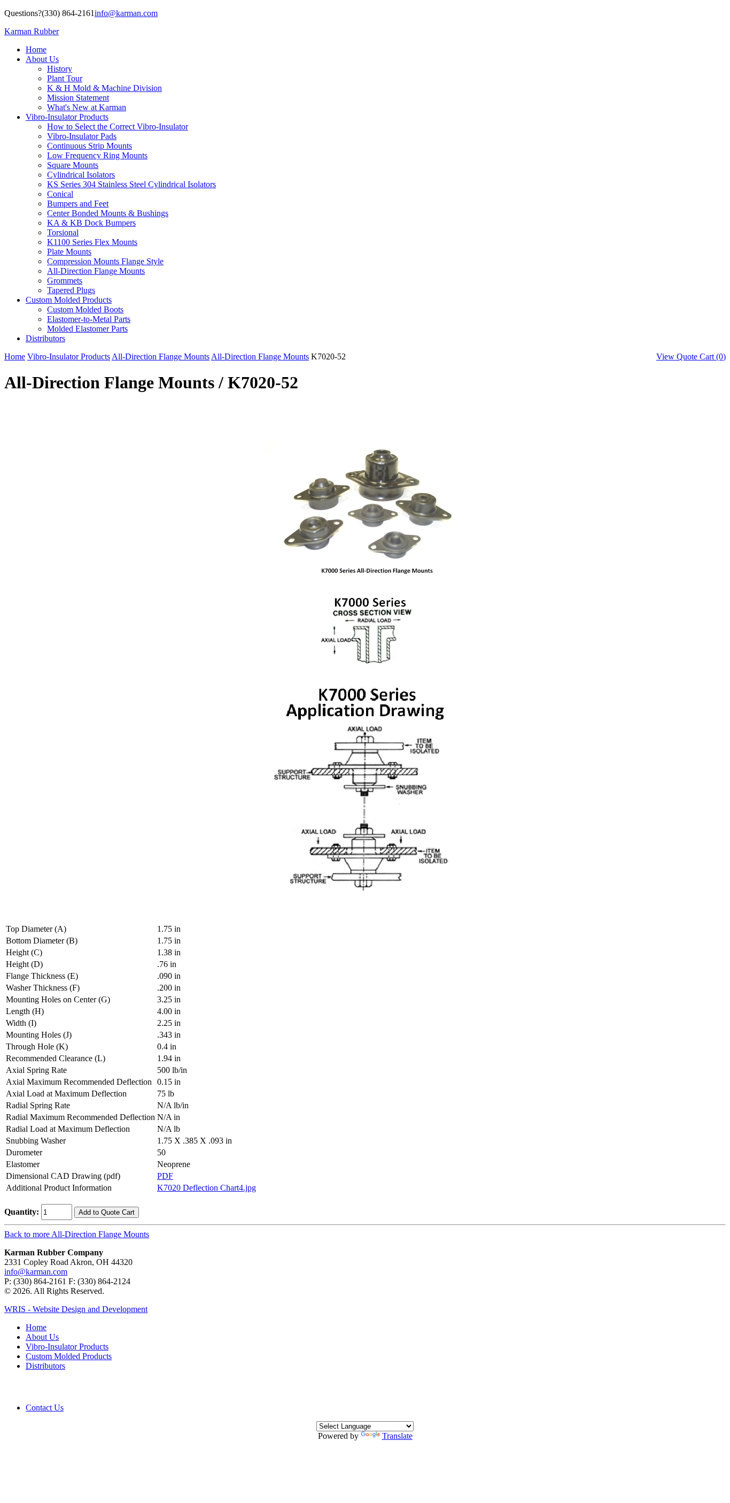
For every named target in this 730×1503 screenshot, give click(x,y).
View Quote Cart (691, 356)
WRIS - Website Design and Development (75, 1309)
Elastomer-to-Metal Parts (88, 319)
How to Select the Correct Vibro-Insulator (117, 126)
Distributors (45, 338)
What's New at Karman (86, 107)
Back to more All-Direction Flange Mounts (76, 1234)
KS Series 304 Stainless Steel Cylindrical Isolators (131, 184)
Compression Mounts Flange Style (105, 261)
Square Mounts (72, 165)
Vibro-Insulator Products (67, 116)
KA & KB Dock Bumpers (91, 222)
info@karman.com (126, 13)
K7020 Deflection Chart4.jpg (206, 1187)
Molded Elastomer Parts (87, 328)
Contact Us (45, 1407)
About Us (42, 59)
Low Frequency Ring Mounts (97, 155)
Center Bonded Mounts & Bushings (107, 213)
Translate (397, 1435)
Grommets (64, 280)
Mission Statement (78, 97)
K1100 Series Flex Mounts (92, 242)
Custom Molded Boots (85, 309)
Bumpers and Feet (77, 203)
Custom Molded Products (69, 299)
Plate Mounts (69, 251)
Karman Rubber (31, 31)
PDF (165, 1175)
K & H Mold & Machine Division (104, 88)
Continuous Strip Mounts (89, 145)
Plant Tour (64, 78)
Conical (60, 193)
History (59, 68)
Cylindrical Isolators (81, 174)
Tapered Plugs (71, 290)
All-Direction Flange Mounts (96, 270)
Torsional (63, 232)
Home (36, 49)
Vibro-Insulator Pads (82, 136)
